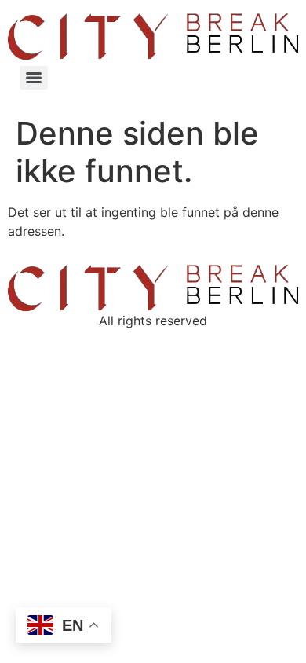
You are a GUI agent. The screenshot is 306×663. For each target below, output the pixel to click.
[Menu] (34, 78)
